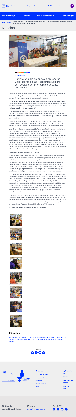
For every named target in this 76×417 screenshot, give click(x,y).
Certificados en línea (55, 6)
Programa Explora (33, 6)
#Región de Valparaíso (47, 339)
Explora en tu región (9, 16)
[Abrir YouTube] (39, 352)
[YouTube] (62, 409)
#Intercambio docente (59, 337)
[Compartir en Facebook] (36, 352)
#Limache (36, 339)
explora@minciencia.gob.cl (36, 409)
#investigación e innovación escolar (21, 339)
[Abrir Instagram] (43, 352)
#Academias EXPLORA (17, 337)
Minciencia (14, 6)
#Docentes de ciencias (33, 337)
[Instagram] (66, 409)
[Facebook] (58, 409)
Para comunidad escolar (45, 16)
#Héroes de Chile (46, 337)
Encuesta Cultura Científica (41, 379)
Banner (9, 22)
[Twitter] (54, 409)
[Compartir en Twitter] (32, 352)
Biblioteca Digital (68, 16)
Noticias (27, 16)
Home (3, 22)
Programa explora (41, 374)
